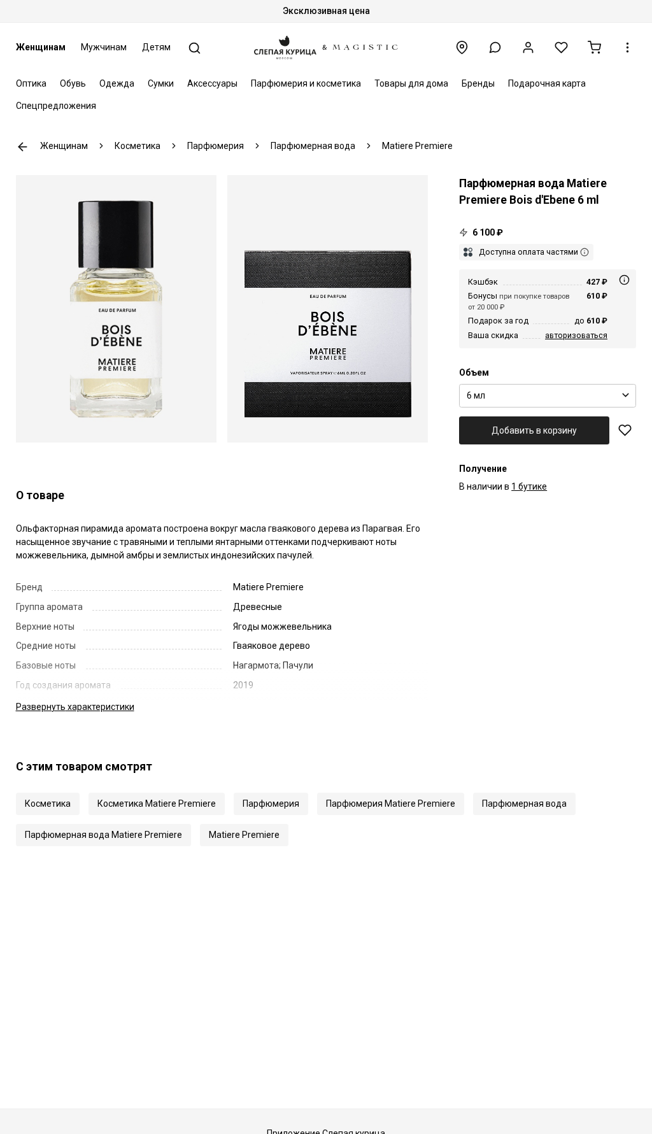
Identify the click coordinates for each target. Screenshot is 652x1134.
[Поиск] (194, 48)
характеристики (75, 707)
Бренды (478, 83)
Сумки (161, 83)
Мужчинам (104, 47)
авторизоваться (576, 335)
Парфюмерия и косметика (306, 83)
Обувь (73, 83)
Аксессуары (212, 83)
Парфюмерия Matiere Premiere (390, 803)
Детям (156, 47)
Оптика (31, 83)
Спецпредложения (56, 106)
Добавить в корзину (534, 430)
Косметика (48, 803)
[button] (495, 47)
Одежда (116, 83)
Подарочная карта (547, 83)
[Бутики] (462, 47)
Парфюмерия (271, 803)
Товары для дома (411, 83)
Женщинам (41, 47)
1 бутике (529, 486)
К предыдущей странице (22, 146)
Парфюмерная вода (524, 803)
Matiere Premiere (244, 835)
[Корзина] (594, 47)
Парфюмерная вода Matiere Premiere (103, 835)
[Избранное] (561, 47)
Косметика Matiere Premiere (156, 803)
